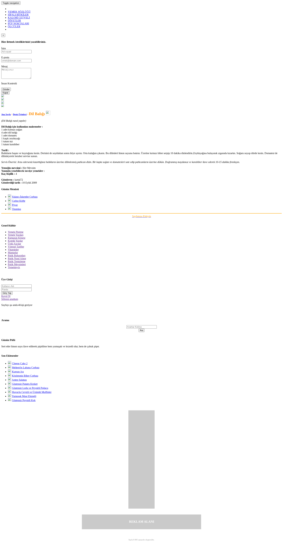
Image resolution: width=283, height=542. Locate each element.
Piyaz (15, 205)
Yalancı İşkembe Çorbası (25, 196)
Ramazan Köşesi (16, 237)
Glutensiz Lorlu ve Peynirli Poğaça (30, 388)
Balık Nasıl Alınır (17, 258)
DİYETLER (14, 20)
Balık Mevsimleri (17, 264)
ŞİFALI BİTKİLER (18, 14)
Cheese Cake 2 (20, 363)
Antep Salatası (19, 379)
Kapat (5, 93)
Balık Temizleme (16, 261)
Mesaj (4, 66)
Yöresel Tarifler (16, 246)
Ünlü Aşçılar (14, 243)
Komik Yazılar (15, 240)
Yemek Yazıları (15, 235)
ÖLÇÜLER (14, 26)
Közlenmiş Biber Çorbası (25, 375)
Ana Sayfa (6, 114)
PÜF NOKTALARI (18, 23)
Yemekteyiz (14, 267)
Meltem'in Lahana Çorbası (25, 367)
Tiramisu (16, 209)
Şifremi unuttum (9, 299)
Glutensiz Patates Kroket (25, 384)
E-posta (5, 57)
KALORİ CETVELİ (19, 17)
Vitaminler (13, 249)
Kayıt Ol (5, 296)
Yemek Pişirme (15, 232)
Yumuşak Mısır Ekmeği (24, 396)
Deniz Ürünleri (20, 114)
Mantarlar (13, 252)
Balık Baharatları (16, 255)
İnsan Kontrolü (9, 83)
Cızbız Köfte (18, 200)
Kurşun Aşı (18, 371)
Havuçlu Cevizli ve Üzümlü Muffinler (31, 392)
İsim (3, 48)
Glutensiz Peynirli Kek (24, 400)
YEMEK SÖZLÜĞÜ (19, 11)
